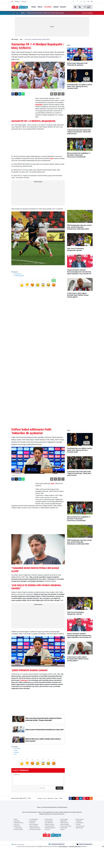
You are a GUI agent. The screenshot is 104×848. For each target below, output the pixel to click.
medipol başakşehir (19, 275)
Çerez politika (62, 846)
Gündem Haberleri (64, 819)
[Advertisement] (22, 107)
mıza (66, 846)
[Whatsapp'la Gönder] (23, 93)
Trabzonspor (24, 680)
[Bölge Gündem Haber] (19, 7)
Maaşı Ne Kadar (64, 827)
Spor (21, 39)
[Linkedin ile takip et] (80, 798)
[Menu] (75, 7)
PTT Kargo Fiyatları (18, 827)
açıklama (16, 752)
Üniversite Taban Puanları (66, 826)
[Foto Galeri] (92, 1)
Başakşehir (39, 104)
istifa (15, 750)
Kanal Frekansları (79, 822)
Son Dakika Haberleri (34, 819)
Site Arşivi (63, 829)
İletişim (56, 798)
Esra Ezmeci (16, 824)
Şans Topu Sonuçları (34, 824)
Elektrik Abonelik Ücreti (18, 822)
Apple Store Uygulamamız (85, 844)
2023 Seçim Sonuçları (18, 829)
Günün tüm (87, 13)
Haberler (15, 819)
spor (15, 754)
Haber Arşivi (23, 1)
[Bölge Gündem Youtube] (84, 1)
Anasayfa (15, 39)
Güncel (40, 7)
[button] (55, 93)
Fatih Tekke (17, 748)
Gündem (56, 7)
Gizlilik (60, 798)
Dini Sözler (78, 824)
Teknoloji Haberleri (49, 821)
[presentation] (13, 13)
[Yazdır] (51, 93)
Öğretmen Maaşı (79, 827)
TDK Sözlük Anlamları (49, 826)
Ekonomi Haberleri (48, 819)
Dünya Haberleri (33, 821)
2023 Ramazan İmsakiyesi (35, 829)
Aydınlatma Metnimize (74, 846)
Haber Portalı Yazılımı (19, 844)
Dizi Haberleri (78, 821)
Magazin (63, 7)
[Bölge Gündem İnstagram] (81, 1)
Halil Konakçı (32, 822)
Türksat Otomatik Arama (35, 827)
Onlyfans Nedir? (17, 826)
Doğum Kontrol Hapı (34, 826)
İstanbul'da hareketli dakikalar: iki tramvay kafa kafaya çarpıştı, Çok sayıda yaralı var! (47, 13)
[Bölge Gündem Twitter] (74, 1)
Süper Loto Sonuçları (65, 824)
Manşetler (17, 1)
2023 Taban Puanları (80, 826)
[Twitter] (16, 93)
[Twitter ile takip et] (74, 798)
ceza (51, 158)
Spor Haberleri (17, 821)
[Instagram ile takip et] (84, 798)
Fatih (52, 483)
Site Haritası (47, 829)
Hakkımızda (50, 798)
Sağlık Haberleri (64, 821)
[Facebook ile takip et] (70, 798)
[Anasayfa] (12, 1)
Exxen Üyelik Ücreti (49, 822)
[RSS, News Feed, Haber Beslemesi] (91, 798)
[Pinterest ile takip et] (87, 798)
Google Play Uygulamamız (57, 844)
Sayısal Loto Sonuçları (49, 824)
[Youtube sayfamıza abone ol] (77, 798)
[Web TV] (88, 1)
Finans (33, 7)
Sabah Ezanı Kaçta (64, 822)
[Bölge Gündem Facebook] (77, 1)
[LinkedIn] (19, 93)
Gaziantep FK (17, 274)
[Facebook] (12, 93)
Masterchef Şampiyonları (50, 827)
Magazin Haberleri (79, 819)
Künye (44, 798)
